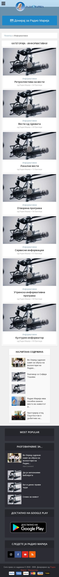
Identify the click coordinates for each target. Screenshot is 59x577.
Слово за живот (31, 496)
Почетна (8, 36)
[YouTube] (25, 554)
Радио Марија (25, 85)
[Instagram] (11, 554)
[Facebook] (18, 554)
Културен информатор (29, 337)
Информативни (29, 78)
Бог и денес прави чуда (32, 486)
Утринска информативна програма (29, 294)
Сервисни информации (29, 250)
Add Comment (28, 466)
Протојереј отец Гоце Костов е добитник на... (35, 416)
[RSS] (32, 554)
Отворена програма (29, 208)
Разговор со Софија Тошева (37, 375)
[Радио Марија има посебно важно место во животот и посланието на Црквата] (19, 401)
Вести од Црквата (29, 123)
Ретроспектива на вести (29, 81)
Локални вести (29, 166)
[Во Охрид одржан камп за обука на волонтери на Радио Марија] (19, 362)
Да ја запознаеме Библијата (31, 474)
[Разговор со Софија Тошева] (19, 377)
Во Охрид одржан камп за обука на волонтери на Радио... (36, 364)
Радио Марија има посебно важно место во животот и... (36, 402)
